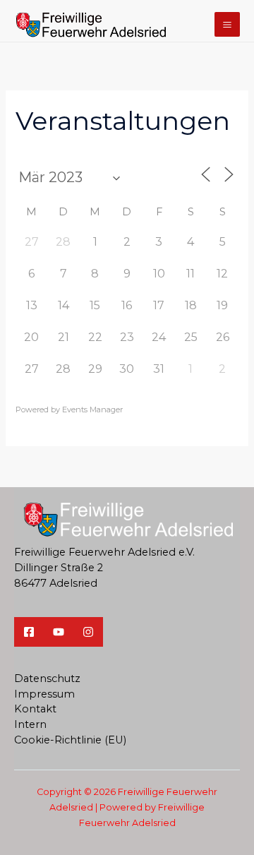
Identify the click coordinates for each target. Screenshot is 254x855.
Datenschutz (47, 678)
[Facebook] (29, 632)
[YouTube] (58, 632)
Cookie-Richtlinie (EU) (70, 740)
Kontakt (35, 708)
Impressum (44, 694)
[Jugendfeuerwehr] (88, 632)
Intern (30, 724)
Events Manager (92, 409)
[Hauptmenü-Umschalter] (227, 24)
